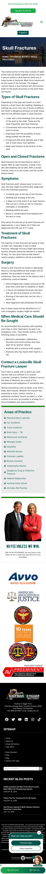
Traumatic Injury (19, 57)
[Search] (40, 768)
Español (23, 32)
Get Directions (28, 708)
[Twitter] (13, 719)
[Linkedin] (26, 719)
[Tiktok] (39, 719)
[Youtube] (19, 719)
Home (5, 57)
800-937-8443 (31, 4)
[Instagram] (32, 719)
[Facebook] (6, 719)
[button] (42, 22)
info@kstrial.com (33, 711)
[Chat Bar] (23, 870)
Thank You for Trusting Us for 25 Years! (20, 798)
